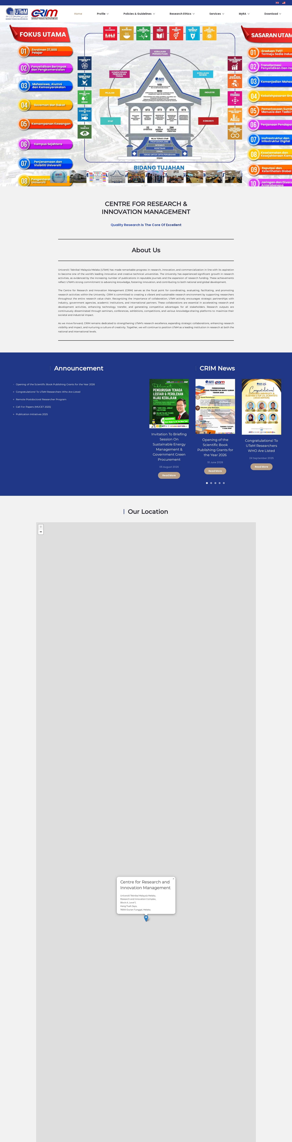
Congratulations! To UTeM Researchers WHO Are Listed (261, 446)
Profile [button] (101, 14)
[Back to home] (31, 13)
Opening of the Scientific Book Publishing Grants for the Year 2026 (55, 384)
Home (78, 14)
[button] (146, 918)
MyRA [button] (242, 14)
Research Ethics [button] (180, 14)
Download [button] (271, 14)
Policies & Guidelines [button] (138, 14)
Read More (169, 475)
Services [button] (215, 14)
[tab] (58, 176)
